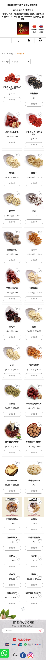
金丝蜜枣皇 (12, 250)
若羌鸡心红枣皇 (12, 132)
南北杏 (12, 173)
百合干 (34, 173)
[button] (40, 40)
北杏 (12, 365)
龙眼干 (34, 250)
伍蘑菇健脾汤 (12, 519)
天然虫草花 (34, 365)
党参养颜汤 (12, 558)
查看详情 (12, 100)
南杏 (34, 327)
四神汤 (12, 576)
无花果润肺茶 (34, 558)
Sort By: (5, 62)
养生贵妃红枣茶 (12, 442)
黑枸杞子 (34, 94)
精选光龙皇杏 (34, 481)
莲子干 (12, 211)
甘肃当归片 (34, 288)
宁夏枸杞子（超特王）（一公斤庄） (12, 88)
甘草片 (34, 635)
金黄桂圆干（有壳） (34, 442)
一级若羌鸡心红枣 (34, 404)
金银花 (12, 404)
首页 (3, 54)
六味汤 (34, 519)
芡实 (34, 211)
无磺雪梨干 (12, 481)
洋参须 (12, 635)
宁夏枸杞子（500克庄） (34, 133)
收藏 (11, 54)
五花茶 (34, 596)
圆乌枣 (12, 327)
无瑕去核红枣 (12, 288)
